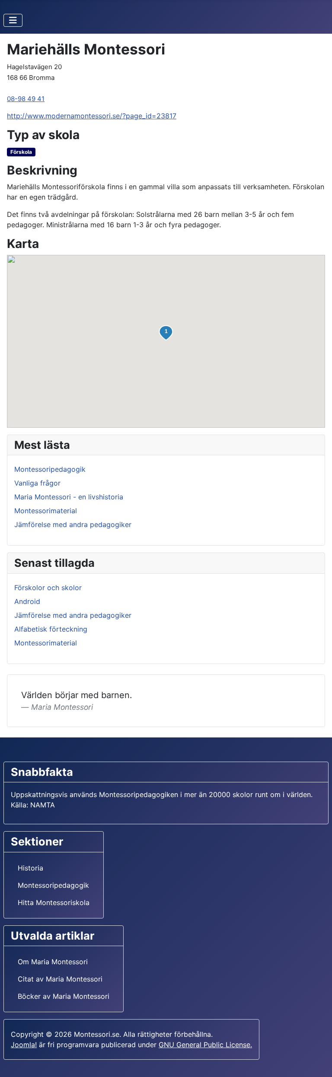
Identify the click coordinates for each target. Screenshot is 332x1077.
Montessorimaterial (45, 510)
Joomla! (24, 1044)
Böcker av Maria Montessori (63, 996)
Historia (30, 868)
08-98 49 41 (26, 99)
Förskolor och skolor (48, 587)
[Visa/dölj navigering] (12, 20)
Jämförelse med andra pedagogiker (72, 524)
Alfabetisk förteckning (50, 629)
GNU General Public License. (205, 1044)
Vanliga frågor (37, 483)
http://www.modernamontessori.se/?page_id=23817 (91, 115)
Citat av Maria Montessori (60, 979)
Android (27, 601)
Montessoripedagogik (50, 469)
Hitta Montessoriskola (53, 902)
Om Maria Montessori (53, 961)
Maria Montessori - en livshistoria (68, 496)
